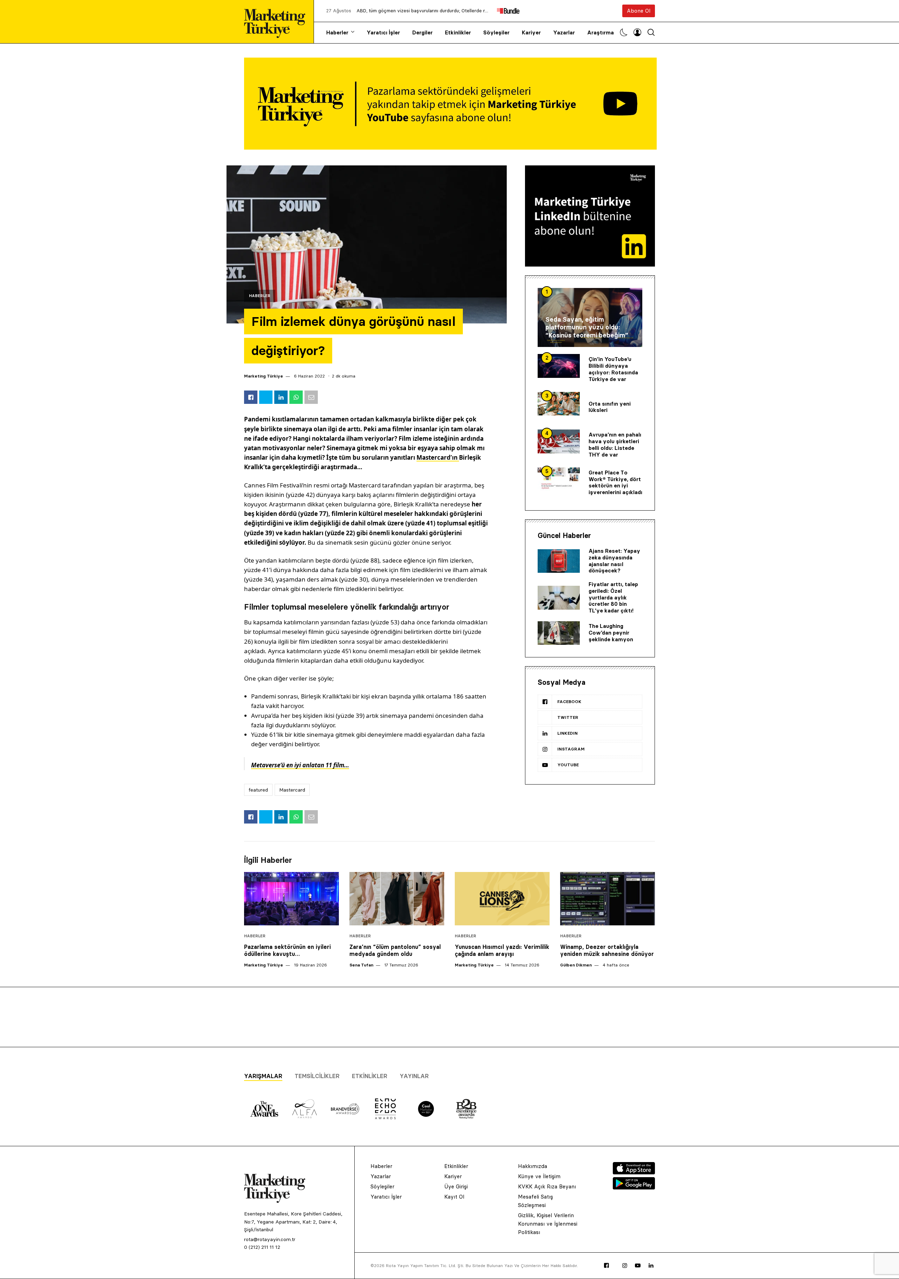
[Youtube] (638, 1265)
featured (258, 790)
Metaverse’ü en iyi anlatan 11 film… (300, 765)
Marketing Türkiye (263, 376)
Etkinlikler (458, 32)
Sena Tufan (361, 965)
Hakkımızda (532, 1166)
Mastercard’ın (437, 457)
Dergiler (422, 32)
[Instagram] (625, 1265)
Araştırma (600, 32)
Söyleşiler (496, 32)
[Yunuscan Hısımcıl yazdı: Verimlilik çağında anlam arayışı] (502, 898)
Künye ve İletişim (539, 1176)
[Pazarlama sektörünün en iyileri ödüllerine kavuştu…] (291, 898)
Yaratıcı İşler (383, 32)
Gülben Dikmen (576, 965)
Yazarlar (564, 32)
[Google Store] (634, 1187)
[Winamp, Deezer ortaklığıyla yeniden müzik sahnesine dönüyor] (607, 898)
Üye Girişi (456, 1186)
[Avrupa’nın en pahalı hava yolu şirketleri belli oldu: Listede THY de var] (559, 441)
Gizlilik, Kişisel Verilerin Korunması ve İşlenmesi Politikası (547, 1223)
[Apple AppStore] (634, 1172)
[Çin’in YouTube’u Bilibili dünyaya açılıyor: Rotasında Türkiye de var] (559, 366)
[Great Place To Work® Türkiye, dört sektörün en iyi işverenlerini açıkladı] (559, 479)
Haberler (337, 32)
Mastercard (292, 790)
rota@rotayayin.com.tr (269, 1239)
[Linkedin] (651, 1265)
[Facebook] (606, 1265)
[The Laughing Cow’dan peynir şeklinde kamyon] (559, 633)
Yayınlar (414, 1076)
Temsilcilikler (317, 1076)
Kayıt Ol (454, 1196)
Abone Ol (638, 10)
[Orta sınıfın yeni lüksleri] (559, 404)
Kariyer (531, 32)
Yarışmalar (263, 1076)
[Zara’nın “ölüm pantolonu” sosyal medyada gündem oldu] (396, 898)
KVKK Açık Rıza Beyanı (547, 1186)
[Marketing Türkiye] (277, 21)
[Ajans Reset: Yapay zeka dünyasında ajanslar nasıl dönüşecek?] (559, 561)
